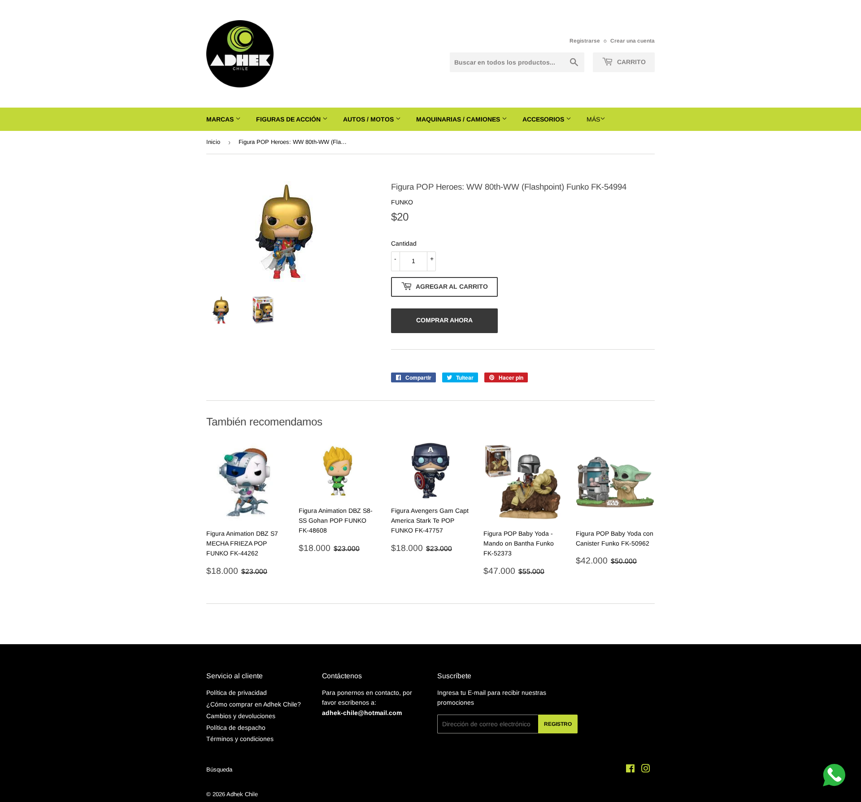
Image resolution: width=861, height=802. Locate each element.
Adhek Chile (242, 794)
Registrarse (585, 41)
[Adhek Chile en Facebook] (630, 769)
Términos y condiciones (240, 738)
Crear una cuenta (632, 41)
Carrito (630, 61)
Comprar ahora (444, 320)
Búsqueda (219, 769)
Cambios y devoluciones (240, 716)
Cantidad (404, 243)
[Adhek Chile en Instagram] (645, 769)
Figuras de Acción (289, 119)
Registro (558, 724)
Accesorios (544, 119)
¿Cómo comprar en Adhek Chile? (253, 704)
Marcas (220, 119)
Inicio (213, 142)
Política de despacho (235, 727)
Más (593, 119)
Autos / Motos (369, 119)
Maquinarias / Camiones (459, 119)
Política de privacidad (236, 692)
